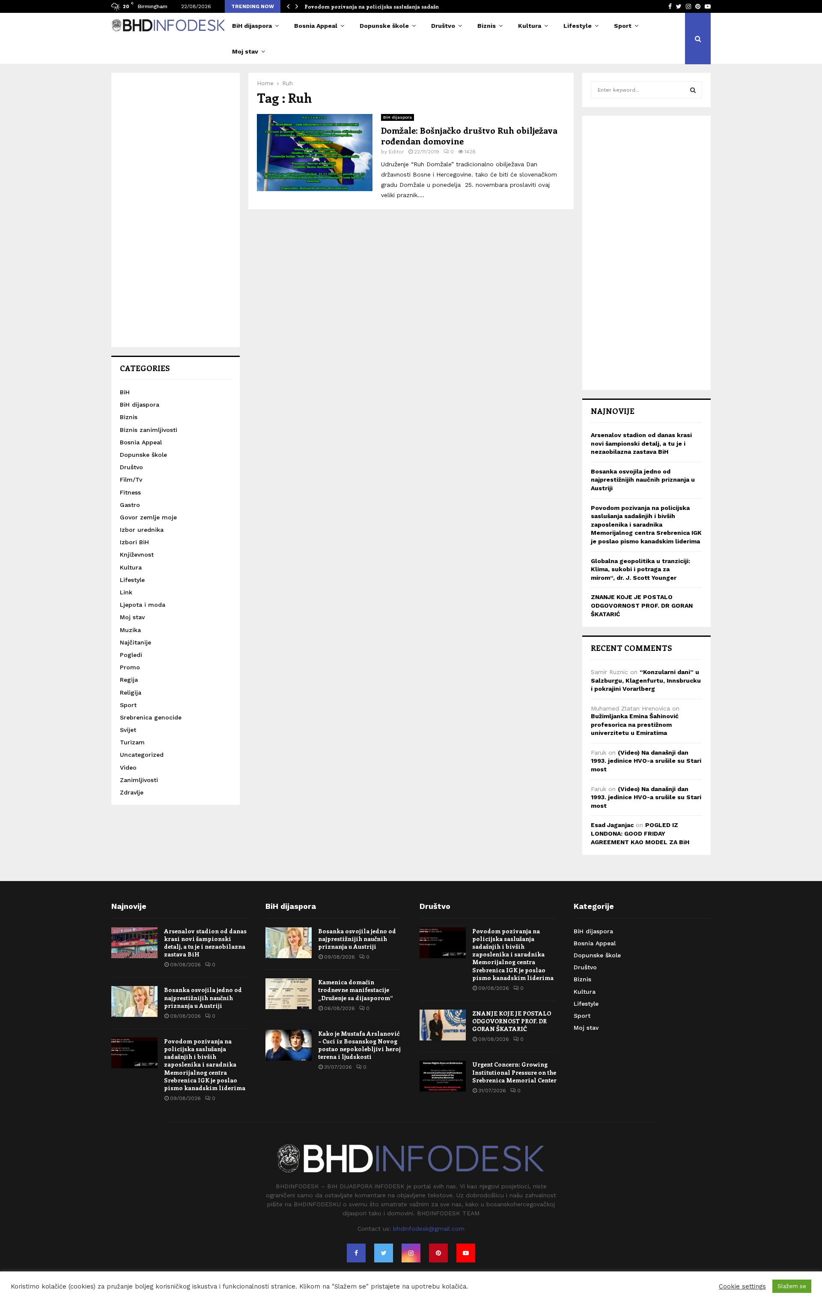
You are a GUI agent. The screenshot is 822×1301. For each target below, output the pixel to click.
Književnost (137, 554)
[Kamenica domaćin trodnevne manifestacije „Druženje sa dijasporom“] (288, 993)
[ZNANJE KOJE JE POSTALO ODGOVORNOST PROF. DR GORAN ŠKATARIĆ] (443, 1025)
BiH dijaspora (252, 25)
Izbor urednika (142, 529)
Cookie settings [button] (742, 1286)
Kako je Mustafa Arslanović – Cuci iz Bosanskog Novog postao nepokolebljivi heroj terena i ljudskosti (359, 1045)
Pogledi (131, 654)
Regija (129, 679)
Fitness (130, 492)
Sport (622, 25)
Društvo (443, 25)
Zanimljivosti (139, 779)
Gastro (130, 504)
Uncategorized (142, 754)
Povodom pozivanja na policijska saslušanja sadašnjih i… (379, 6)
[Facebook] (356, 1253)
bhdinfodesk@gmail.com (429, 1228)
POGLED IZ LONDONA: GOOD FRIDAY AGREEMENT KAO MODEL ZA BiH (640, 833)
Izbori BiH (134, 542)
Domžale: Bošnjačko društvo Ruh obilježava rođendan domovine (469, 135)
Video (128, 767)
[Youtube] (465, 1253)
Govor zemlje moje (148, 517)
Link (126, 592)
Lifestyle (577, 25)
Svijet (128, 729)
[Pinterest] (438, 1253)
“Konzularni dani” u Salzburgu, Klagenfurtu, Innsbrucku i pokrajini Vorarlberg (646, 680)
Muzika (130, 630)
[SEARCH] (693, 90)
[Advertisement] (175, 210)
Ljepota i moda (142, 604)
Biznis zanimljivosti (148, 429)
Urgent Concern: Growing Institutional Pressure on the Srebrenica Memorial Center (514, 1072)
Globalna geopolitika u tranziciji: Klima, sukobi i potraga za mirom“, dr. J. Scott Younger (640, 569)
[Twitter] (383, 1253)
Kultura (529, 25)
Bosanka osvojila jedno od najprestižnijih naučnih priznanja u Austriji (643, 480)
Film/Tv (131, 479)
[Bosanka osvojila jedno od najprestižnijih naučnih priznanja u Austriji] (134, 1001)
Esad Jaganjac (612, 824)
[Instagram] (411, 1253)
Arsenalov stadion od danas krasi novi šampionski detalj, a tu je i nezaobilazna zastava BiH (641, 443)
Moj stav (245, 51)
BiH (125, 392)
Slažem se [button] (791, 1286)
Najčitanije (135, 642)
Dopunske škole (384, 25)
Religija (130, 692)
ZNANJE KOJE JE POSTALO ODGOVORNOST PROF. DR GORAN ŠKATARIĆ (642, 605)
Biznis (486, 25)
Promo (130, 667)
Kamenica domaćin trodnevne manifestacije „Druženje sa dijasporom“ (355, 989)
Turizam (132, 742)
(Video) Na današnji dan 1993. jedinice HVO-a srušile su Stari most (646, 761)
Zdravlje (131, 792)
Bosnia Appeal (315, 25)
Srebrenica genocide (151, 717)
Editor (396, 152)
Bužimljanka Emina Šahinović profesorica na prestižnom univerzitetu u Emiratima (635, 724)
